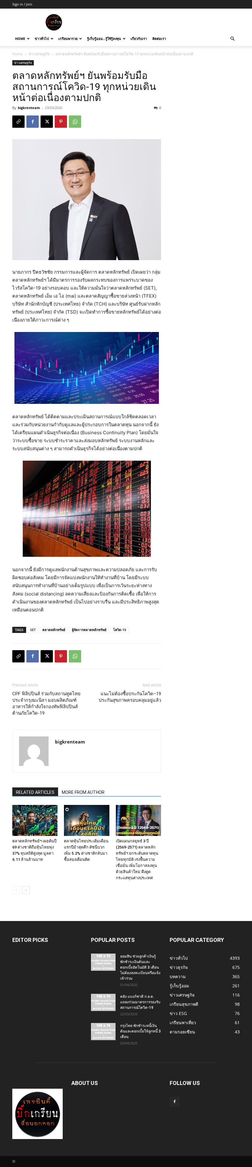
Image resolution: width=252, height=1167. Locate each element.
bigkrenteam (29, 107)
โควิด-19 (119, 629)
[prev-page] (16, 890)
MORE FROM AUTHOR (83, 792)
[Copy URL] (18, 121)
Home (20, 38)
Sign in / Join (22, 4)
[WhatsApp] (75, 121)
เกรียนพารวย (67, 38)
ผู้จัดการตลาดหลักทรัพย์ (89, 629)
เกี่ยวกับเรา (139, 38)
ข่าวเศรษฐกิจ (39, 54)
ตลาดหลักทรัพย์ (53, 629)
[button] (232, 39)
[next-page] (26, 890)
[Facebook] (32, 121)
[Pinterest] (61, 121)
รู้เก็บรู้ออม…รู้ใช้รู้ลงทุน (104, 38)
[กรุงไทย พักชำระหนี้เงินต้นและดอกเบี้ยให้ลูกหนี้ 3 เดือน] (103, 1031)
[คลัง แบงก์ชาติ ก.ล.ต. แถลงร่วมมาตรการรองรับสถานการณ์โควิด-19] (103, 1002)
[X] (47, 121)
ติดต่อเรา (159, 38)
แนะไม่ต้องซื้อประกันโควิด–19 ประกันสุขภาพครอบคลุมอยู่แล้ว (130, 697)
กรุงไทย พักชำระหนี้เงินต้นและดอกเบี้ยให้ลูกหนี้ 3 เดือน (140, 1031)
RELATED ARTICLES (35, 792)
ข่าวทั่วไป (42, 38)
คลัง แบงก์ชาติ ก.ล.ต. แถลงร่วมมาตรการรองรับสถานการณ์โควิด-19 (140, 1002)
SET (33, 629)
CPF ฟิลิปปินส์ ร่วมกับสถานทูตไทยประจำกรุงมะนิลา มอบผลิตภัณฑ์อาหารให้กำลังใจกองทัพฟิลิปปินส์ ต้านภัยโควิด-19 (46, 703)
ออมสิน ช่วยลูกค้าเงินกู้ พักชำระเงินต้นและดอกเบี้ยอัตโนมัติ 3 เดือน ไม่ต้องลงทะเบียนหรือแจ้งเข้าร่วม (140, 967)
